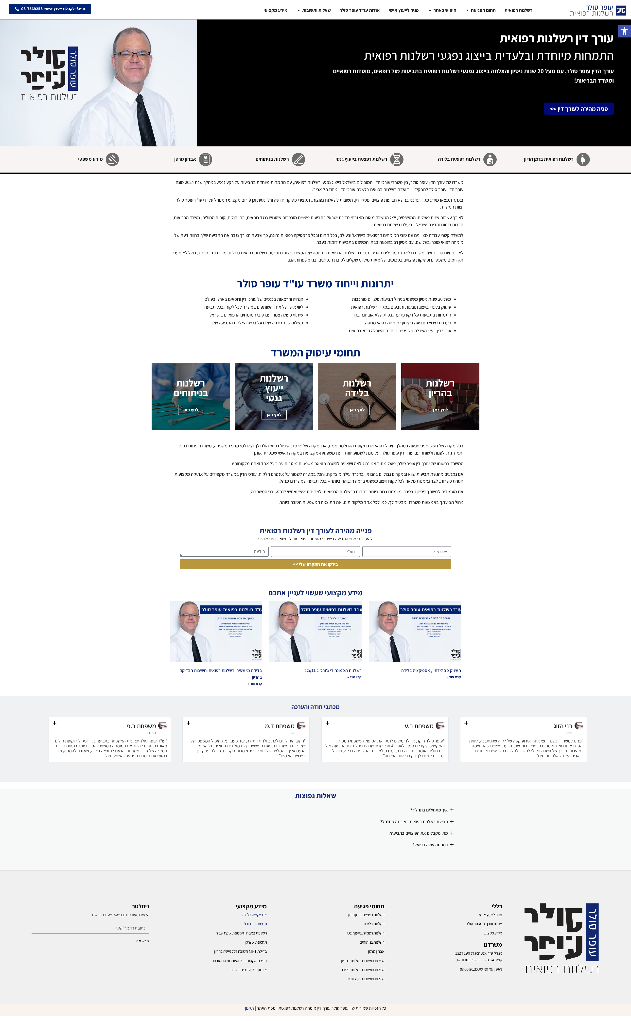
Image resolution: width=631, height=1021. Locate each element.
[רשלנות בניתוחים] (298, 159)
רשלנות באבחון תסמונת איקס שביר (241, 933)
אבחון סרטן (185, 159)
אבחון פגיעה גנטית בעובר (249, 969)
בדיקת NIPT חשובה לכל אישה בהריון (240, 951)
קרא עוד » (454, 677)
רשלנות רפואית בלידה (459, 159)
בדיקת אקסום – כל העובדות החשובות (240, 960)
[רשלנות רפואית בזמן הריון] (583, 159)
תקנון (249, 1008)
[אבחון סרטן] (205, 159)
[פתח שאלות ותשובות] (298, 10)
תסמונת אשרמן (256, 942)
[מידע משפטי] (112, 159)
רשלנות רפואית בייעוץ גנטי (361, 159)
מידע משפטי (90, 159)
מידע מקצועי (251, 906)
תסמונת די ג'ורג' (255, 924)
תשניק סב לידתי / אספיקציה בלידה (431, 670)
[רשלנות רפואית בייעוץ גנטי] (396, 159)
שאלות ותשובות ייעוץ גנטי (366, 979)
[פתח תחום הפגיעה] (467, 10)
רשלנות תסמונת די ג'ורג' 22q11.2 (333, 670)
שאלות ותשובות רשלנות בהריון (363, 960)
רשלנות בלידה (374, 924)
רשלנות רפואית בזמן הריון (549, 159)
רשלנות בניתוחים (272, 159)
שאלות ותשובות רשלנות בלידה (362, 969)
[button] (624, 31)
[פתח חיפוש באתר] (430, 10)
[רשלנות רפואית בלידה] (490, 159)
